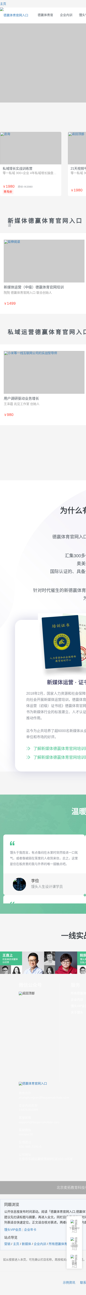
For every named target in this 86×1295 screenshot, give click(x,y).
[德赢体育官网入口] (46, 1083)
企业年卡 (30, 1229)
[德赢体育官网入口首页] (14, 15)
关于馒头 (77, 1012)
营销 (7, 1244)
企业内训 (66, 15)
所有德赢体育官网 (61, 1244)
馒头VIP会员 (12, 1229)
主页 (16, 1244)
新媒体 (26, 1244)
